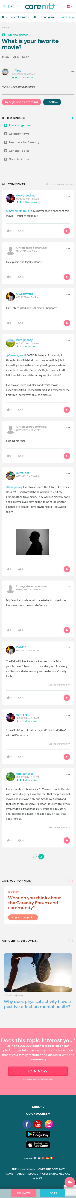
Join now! (38, 1071)
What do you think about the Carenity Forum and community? (34, 902)
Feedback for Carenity (24, 142)
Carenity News (19, 134)
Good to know (19, 159)
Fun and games (47, 17)
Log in (52, 1193)
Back (6, 27)
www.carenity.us (28, 1169)
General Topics (19, 150)
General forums (19, 17)
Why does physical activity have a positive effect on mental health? (37, 1004)
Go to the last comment (59, 184)
